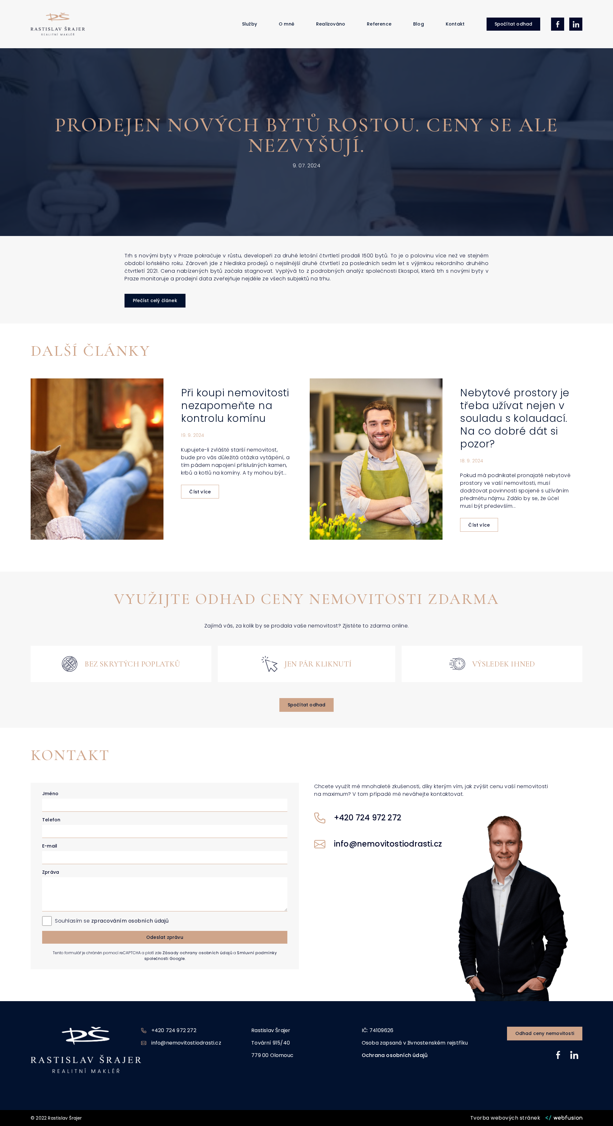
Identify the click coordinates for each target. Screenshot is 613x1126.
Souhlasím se (112, 920)
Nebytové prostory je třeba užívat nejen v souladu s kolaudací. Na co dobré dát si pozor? (514, 418)
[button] (514, 24)
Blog (418, 24)
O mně (286, 24)
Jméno (50, 793)
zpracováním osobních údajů (130, 920)
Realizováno (330, 24)
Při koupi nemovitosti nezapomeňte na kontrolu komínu (235, 405)
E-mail (49, 846)
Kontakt (455, 24)
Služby (249, 24)
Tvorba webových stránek (505, 1118)
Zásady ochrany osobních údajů (198, 952)
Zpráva (50, 872)
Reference (379, 24)
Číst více (200, 492)
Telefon (51, 820)
